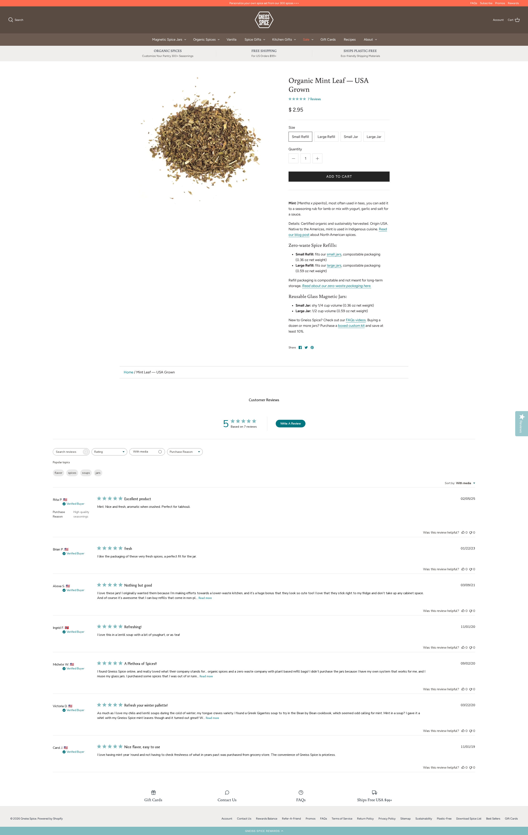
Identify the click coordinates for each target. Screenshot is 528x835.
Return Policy (365, 818)
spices (72, 473)
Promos (500, 3)
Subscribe (486, 3)
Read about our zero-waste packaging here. (336, 286)
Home (128, 372)
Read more (205, 598)
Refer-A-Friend (291, 818)
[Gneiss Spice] (264, 20)
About (368, 39)
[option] (203, 141)
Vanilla (231, 39)
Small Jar (351, 137)
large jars (334, 265)
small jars (334, 254)
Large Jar (374, 137)
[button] (264, 831)
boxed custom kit (351, 325)
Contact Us (244, 818)
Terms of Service (342, 818)
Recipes (350, 39)
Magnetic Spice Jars (167, 39)
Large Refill (326, 137)
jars (98, 473)
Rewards (513, 3)
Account (227, 818)
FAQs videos (356, 320)
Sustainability (423, 818)
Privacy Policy (387, 818)
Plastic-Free (444, 818)
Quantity (295, 149)
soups (86, 473)
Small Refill (300, 137)
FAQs (473, 3)
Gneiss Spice (28, 818)
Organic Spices (204, 39)
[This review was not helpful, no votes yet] (470, 532)
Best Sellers (493, 818)
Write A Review (290, 424)
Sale (306, 39)
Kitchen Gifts (282, 39)
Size (292, 127)
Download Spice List (468, 818)
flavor (58, 473)
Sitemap (405, 818)
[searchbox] (67, 451)
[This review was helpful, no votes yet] (463, 532)
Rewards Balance (266, 818)
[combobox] (109, 451)
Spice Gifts (253, 39)
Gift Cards (328, 39)
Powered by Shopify (50, 818)
